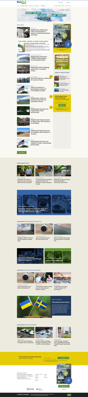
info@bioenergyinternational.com (24, 378)
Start (18, 5)
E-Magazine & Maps (64, 386)
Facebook (46, 377)
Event (70, 5)
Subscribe (63, 5)
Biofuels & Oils (36, 5)
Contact (36, 380)
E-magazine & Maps (57, 5)
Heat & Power (31, 5)
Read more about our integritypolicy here (62, 109)
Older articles (22, 152)
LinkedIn (45, 374)
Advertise (67, 5)
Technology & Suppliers (24, 5)
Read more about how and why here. (41, 395)
